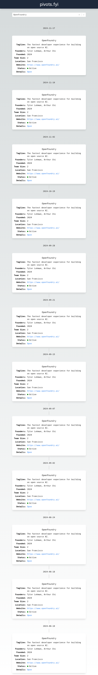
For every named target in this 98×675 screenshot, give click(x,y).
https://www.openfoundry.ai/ (43, 65)
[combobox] (14, 14)
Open (29, 72)
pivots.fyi (49, 4)
